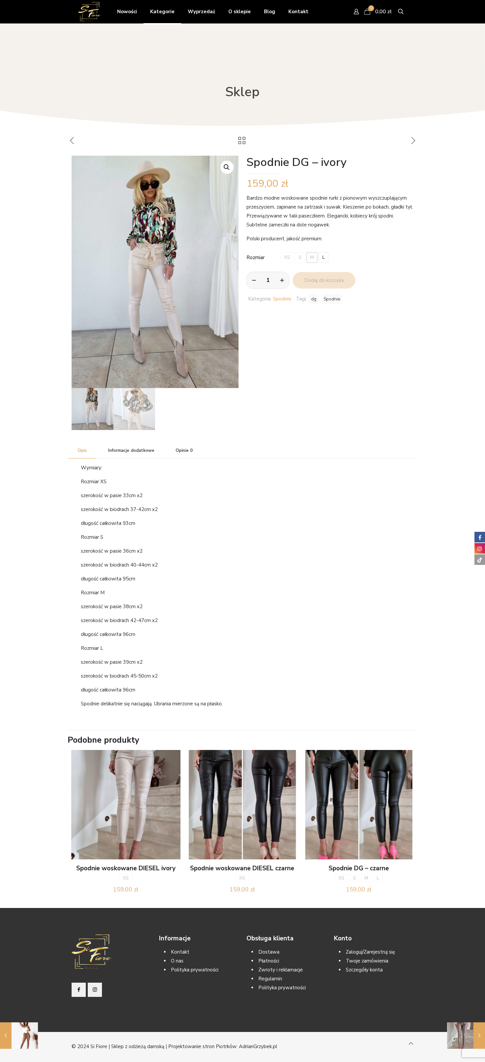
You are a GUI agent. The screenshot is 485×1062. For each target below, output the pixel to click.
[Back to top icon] (410, 1043)
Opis (82, 450)
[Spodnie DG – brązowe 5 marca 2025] (19, 1035)
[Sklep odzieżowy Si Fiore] (89, 11)
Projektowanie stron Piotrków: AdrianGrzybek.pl (222, 1046)
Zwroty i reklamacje (280, 969)
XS (287, 257)
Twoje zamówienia (367, 961)
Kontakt (180, 952)
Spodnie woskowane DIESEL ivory (126, 868)
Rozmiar (255, 257)
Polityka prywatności (194, 969)
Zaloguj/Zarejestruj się (370, 952)
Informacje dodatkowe (131, 450)
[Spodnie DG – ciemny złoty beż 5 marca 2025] (466, 1035)
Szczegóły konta (364, 969)
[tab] (82, 450)
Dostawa (268, 952)
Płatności (268, 961)
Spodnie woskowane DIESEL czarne (242, 868)
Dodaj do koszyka (324, 280)
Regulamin (270, 978)
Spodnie (282, 298)
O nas (177, 961)
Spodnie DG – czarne (359, 868)
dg (313, 299)
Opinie (184, 450)
